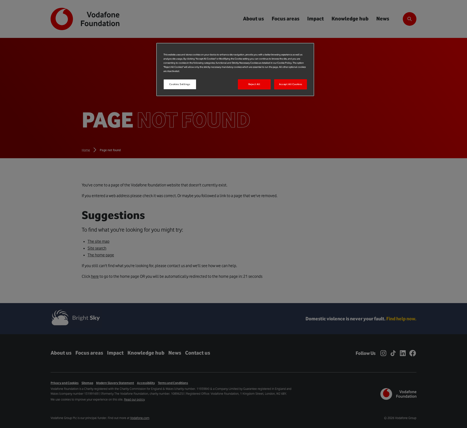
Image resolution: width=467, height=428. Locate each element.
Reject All (254, 84)
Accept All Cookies (290, 84)
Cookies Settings (179, 84)
